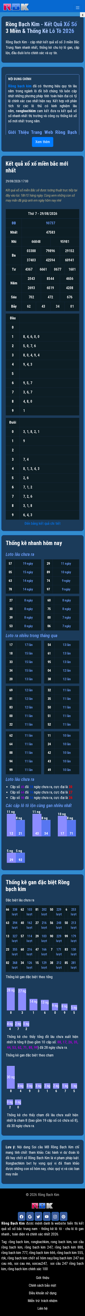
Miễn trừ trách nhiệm (42, 1301)
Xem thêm (42, 142)
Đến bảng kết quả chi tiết (42, 523)
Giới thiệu (42, 1278)
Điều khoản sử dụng (42, 1293)
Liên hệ (42, 1308)
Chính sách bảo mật (42, 1285)
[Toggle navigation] (77, 8)
